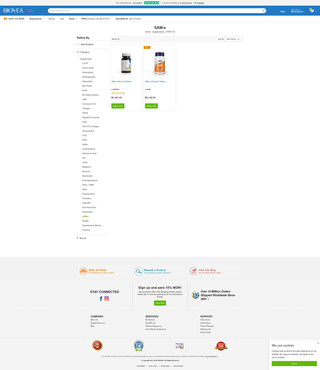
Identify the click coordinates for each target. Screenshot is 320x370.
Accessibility (141, 366)
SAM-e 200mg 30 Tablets (121, 81)
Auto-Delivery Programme (156, 329)
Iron (84, 157)
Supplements (158, 31)
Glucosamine (88, 130)
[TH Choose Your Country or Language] (31, 11)
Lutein (85, 162)
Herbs (85, 144)
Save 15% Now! (16, 18)
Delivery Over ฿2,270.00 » (96, 18)
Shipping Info (205, 329)
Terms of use (153, 366)
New (62, 18)
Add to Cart (117, 106)
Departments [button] (35, 18)
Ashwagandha (88, 76)
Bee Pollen (87, 85)
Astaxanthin (87, 81)
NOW (149, 89)
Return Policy (205, 332)
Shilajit (85, 220)
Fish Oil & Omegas (90, 126)
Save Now (160, 303)
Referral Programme (154, 326)
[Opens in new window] (101, 298)
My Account (150, 319)
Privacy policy (165, 366)
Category (85, 52)
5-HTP (85, 63)
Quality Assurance (98, 323)
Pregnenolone (88, 193)
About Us (94, 319)
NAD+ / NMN (88, 184)
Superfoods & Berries (91, 225)
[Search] (263, 10)
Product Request (207, 326)
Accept (294, 363)
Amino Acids (88, 67)
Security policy (178, 366)
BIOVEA (116, 89)
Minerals (86, 171)
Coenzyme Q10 (89, 103)
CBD (84, 99)
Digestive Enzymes (90, 117)
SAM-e (85, 216)
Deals (71, 18)
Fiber (84, 121)
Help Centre (205, 319)
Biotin (84, 90)
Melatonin (86, 166)
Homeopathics (88, 148)
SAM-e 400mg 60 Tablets (155, 81)
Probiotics (86, 198)
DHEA (85, 112)
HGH (84, 139)
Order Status (205, 323)
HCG (84, 135)
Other (84, 189)
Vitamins (86, 229)
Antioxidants (87, 72)
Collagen (86, 108)
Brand (83, 238)
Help (282, 11)
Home (148, 31)
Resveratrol (87, 211)
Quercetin (86, 202)
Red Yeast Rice (89, 207)
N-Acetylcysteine (89, 180)
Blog (92, 326)
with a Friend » (129, 18)
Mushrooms (87, 175)
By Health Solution (90, 94)
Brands (51, 18)
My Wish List (151, 323)
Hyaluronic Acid (89, 153)
